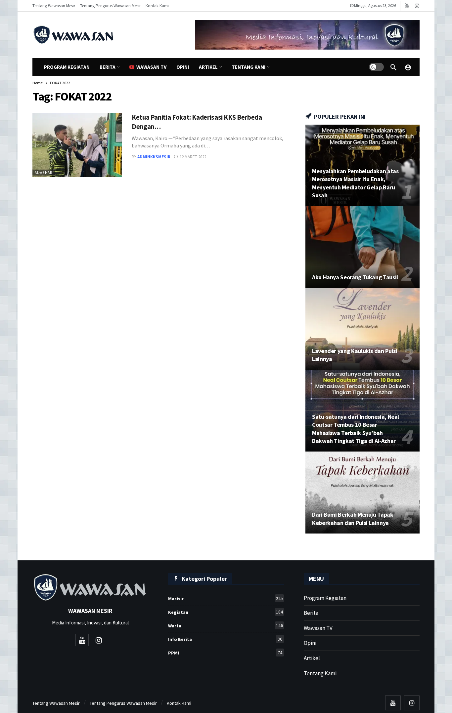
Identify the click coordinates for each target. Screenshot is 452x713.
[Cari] (393, 67)
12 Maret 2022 (193, 157)
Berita (311, 612)
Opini (310, 643)
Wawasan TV (318, 628)
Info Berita (225, 639)
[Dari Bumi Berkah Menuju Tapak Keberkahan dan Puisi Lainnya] (362, 493)
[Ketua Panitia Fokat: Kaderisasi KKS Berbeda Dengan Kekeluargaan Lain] (77, 145)
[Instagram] (417, 6)
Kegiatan (225, 612)
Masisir (225, 598)
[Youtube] (407, 6)
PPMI (225, 653)
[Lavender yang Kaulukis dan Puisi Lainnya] (362, 329)
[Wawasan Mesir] (408, 67)
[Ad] (307, 35)
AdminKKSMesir (153, 157)
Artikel (312, 658)
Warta (225, 625)
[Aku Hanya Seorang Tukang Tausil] (362, 247)
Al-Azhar (43, 172)
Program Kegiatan (325, 598)
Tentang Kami (320, 673)
